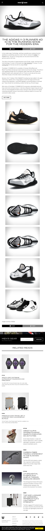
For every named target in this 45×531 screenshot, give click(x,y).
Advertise (15, 521)
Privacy (14, 523)
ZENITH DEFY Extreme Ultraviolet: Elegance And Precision (13, 379)
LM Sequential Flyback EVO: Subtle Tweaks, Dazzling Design (31, 476)
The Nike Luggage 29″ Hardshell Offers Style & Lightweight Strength (32, 498)
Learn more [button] (28, 529)
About (14, 517)
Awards (14, 525)
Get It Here (6, 97)
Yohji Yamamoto (28, 63)
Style (3, 375)
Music (3, 413)
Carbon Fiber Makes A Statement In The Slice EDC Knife (33, 455)
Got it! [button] (39, 528)
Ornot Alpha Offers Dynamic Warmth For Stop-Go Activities (32, 433)
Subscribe (39, 339)
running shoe (5, 65)
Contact (14, 519)
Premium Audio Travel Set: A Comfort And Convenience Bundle (13, 417)
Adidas (35, 55)
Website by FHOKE (5, 521)
